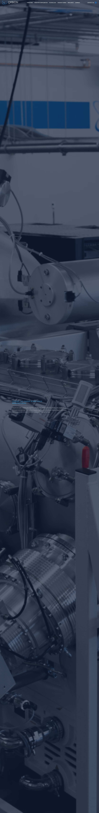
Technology (52, 2)
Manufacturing (62, 2)
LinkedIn (95, 2)
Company (77, 2)
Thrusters (30, 2)
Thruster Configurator (40, 2)
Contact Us (90, 2)
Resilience (71, 2)
